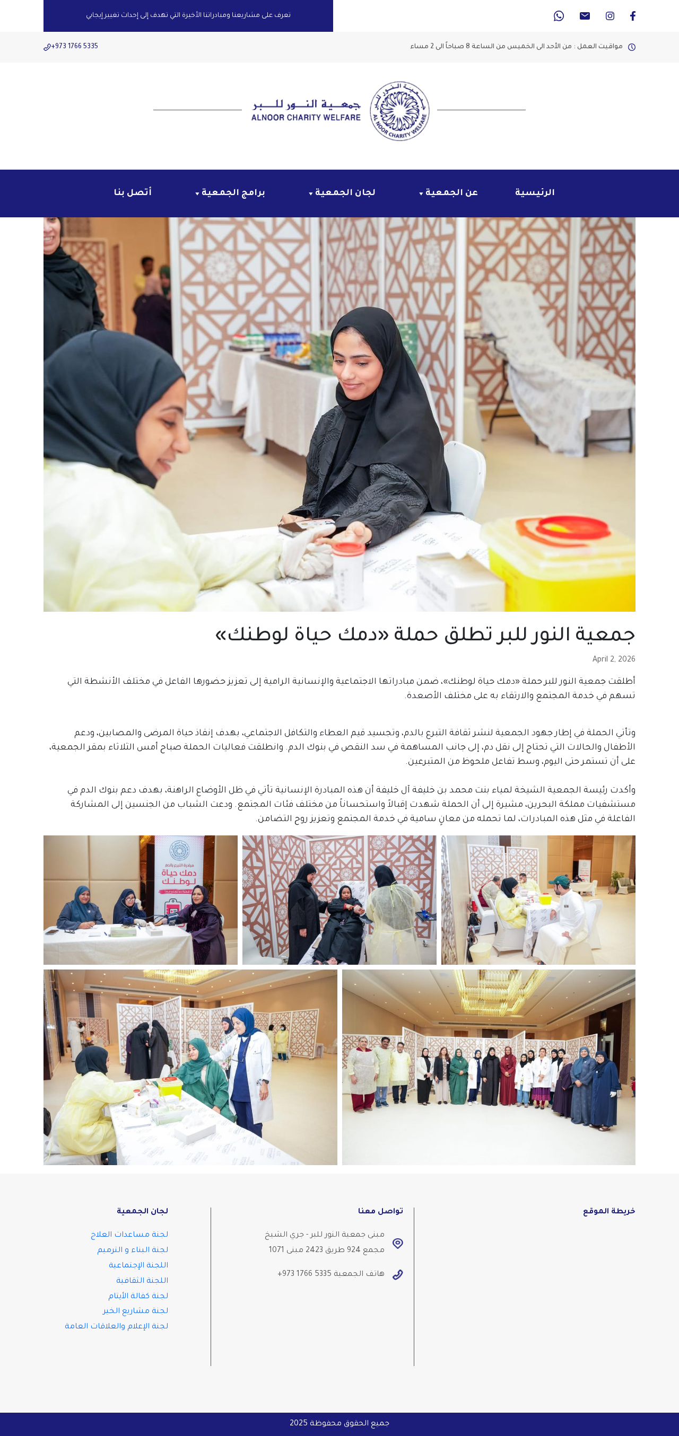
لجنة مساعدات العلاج (129, 1235)
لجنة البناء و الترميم (132, 1251)
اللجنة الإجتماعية (138, 1266)
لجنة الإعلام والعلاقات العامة (116, 1327)
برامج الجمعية (233, 193)
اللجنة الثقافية (142, 1282)
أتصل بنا (133, 193)
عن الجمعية (451, 193)
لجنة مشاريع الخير (135, 1312)
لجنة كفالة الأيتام (138, 1297)
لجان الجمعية (345, 193)
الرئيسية (535, 193)
